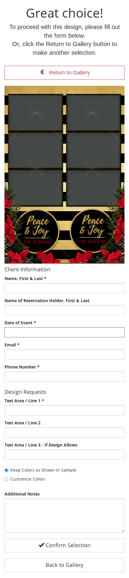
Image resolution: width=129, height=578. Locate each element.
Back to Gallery (64, 564)
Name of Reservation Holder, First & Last (46, 300)
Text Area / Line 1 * (24, 400)
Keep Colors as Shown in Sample (43, 470)
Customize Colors (27, 479)
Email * (12, 345)
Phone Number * (22, 367)
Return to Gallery (67, 73)
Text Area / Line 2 (22, 423)
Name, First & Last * (25, 278)
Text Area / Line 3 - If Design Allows (40, 445)
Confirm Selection (67, 545)
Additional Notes (22, 494)
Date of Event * (20, 322)
